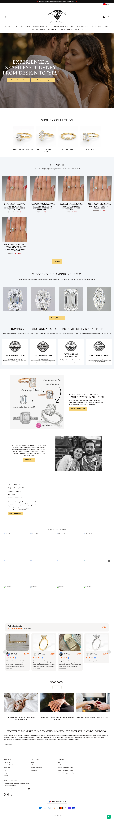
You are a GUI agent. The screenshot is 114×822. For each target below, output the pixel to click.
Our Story (29, 459)
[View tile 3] (71, 352)
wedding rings (75, 739)
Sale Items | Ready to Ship (46, 150)
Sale (59, 762)
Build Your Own (61, 27)
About (78, 29)
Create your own (78, 408)
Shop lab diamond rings (18, 80)
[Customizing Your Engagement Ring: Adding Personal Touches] (21, 702)
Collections (61, 759)
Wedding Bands (38, 29)
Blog (5, 770)
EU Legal (6, 775)
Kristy (92, 653)
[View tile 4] (99, 352)
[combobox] (106, 4)
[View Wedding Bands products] (68, 136)
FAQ (32, 764)
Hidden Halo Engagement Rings (66, 773)
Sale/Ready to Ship (21, 27)
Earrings (52, 29)
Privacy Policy (7, 767)
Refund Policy (7, 759)
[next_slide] (109, 652)
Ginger (39, 653)
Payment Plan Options (36, 767)
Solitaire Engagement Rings (65, 770)
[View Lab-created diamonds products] (23, 136)
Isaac (12, 653)
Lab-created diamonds (23, 149)
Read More (8, 744)
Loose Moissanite (100, 27)
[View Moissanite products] (90, 136)
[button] (9, 668)
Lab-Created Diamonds (64, 764)
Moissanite (91, 149)
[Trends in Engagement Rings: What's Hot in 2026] (93, 702)
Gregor (66, 653)
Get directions (15, 513)
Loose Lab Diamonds (80, 27)
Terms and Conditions (9, 764)
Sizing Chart (34, 770)
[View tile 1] (15, 352)
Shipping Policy (8, 762)
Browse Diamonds (57, 318)
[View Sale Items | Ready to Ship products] (45, 136)
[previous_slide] (5, 652)
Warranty (33, 762)
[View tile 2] (43, 352)
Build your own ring (43, 80)
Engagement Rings (41, 27)
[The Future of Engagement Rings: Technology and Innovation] (57, 702)
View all (57, 261)
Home (7, 27)
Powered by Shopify (57, 815)
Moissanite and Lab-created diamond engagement (50, 739)
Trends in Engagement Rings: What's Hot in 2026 (93, 717)
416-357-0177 (12, 494)
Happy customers (8, 773)
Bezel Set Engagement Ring (65, 767)
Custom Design (65, 29)
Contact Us (34, 773)
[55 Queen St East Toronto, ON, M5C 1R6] (57, 499)
